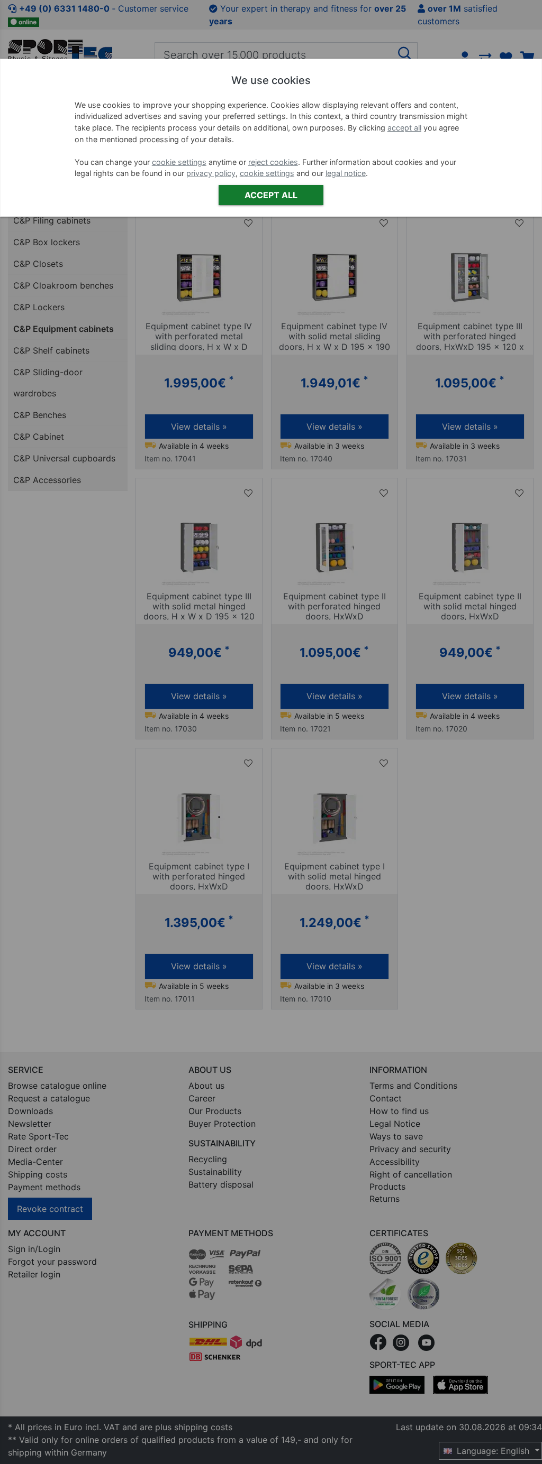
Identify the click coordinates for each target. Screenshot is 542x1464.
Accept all (271, 195)
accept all (404, 127)
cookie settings (179, 161)
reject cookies (273, 161)
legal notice (346, 173)
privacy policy (211, 173)
